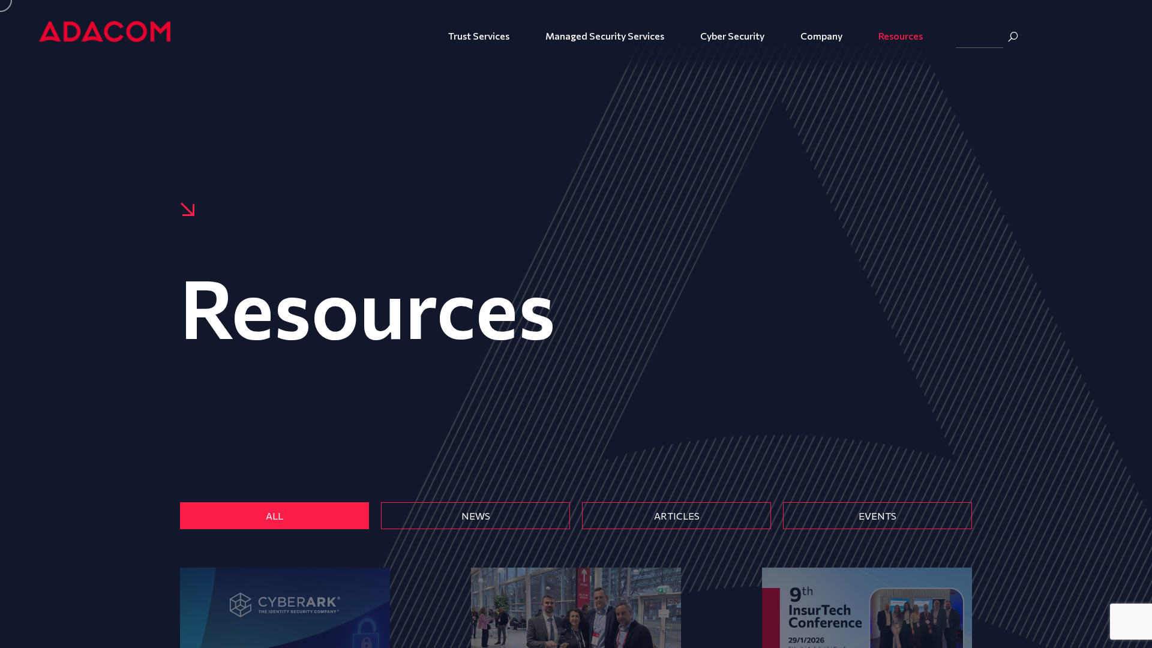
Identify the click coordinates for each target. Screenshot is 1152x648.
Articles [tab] (677, 515)
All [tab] (274, 515)
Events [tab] (877, 515)
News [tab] (475, 515)
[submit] (1012, 36)
